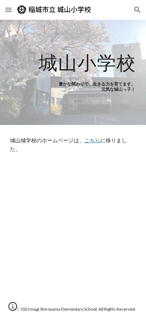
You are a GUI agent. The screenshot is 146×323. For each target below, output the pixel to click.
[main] (73, 62)
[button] (8, 9)
